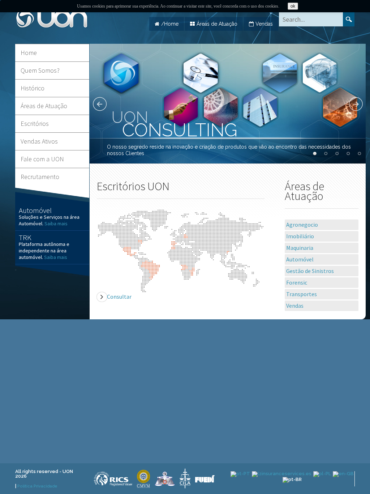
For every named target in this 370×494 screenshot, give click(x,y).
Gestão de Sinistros (310, 270)
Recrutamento (40, 177)
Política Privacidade (37, 486)
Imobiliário (300, 236)
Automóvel (300, 259)
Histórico (32, 88)
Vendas (264, 24)
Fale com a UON (42, 159)
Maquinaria (299, 247)
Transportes (301, 294)
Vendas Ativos (39, 141)
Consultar (119, 296)
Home (29, 52)
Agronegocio (302, 224)
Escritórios (35, 123)
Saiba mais (56, 223)
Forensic (296, 282)
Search (348, 19)
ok (293, 6)
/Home (169, 24)
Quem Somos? (40, 70)
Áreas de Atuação (217, 24)
